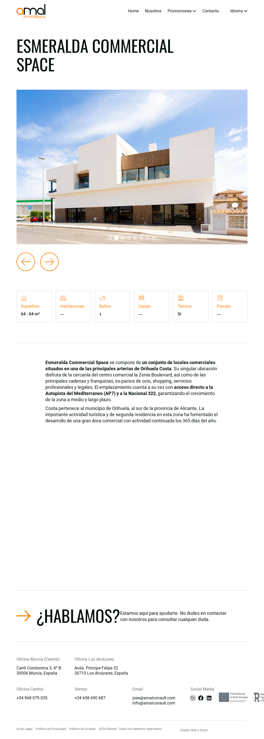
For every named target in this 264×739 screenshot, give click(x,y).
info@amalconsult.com (154, 703)
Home (133, 11)
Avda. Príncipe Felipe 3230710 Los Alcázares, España (101, 671)
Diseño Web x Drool (194, 730)
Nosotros (153, 11)
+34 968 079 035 (31, 697)
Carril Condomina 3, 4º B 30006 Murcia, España (38, 671)
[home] (30, 11)
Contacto (210, 11)
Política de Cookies (82, 729)
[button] (182, 11)
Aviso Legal (24, 729)
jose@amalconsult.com (154, 697)
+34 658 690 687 (90, 697)
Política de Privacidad (51, 729)
